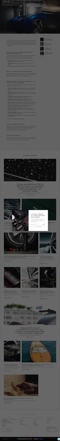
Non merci (32, 228)
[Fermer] (46, 211)
